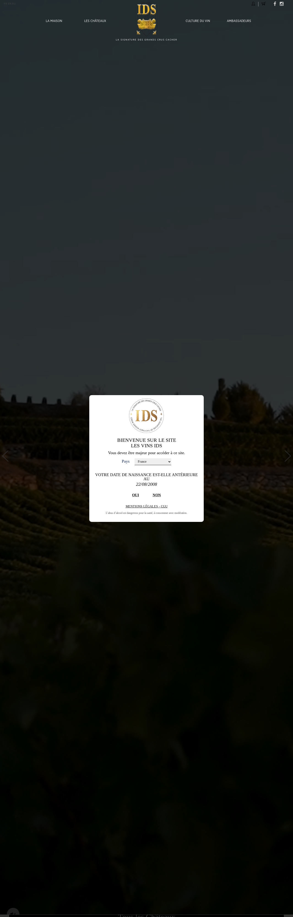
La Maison (54, 21)
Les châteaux (95, 21)
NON (157, 495)
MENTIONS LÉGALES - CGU (147, 506)
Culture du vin (198, 21)
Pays (126, 461)
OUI (135, 495)
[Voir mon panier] (263, 3)
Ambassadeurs (239, 21)
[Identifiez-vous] (253, 3)
